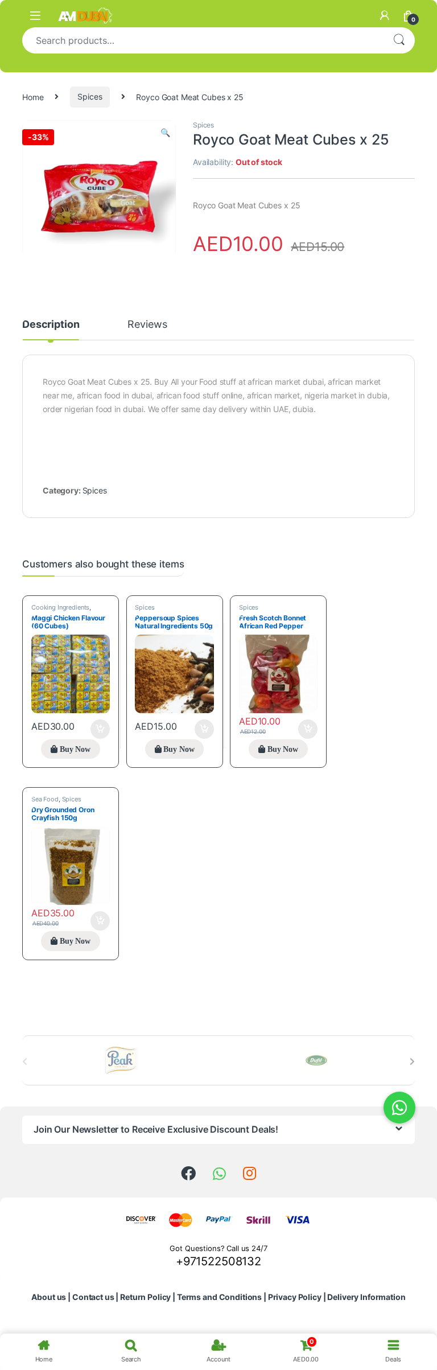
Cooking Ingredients (60, 607)
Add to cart (100, 729)
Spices (89, 96)
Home (32, 96)
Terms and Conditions (219, 1297)
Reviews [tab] (147, 324)
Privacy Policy (294, 1297)
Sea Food (45, 799)
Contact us (93, 1297)
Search (399, 40)
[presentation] (412, 1061)
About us (48, 1297)
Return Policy (145, 1297)
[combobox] (202, 40)
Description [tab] (50, 324)
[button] (165, 132)
